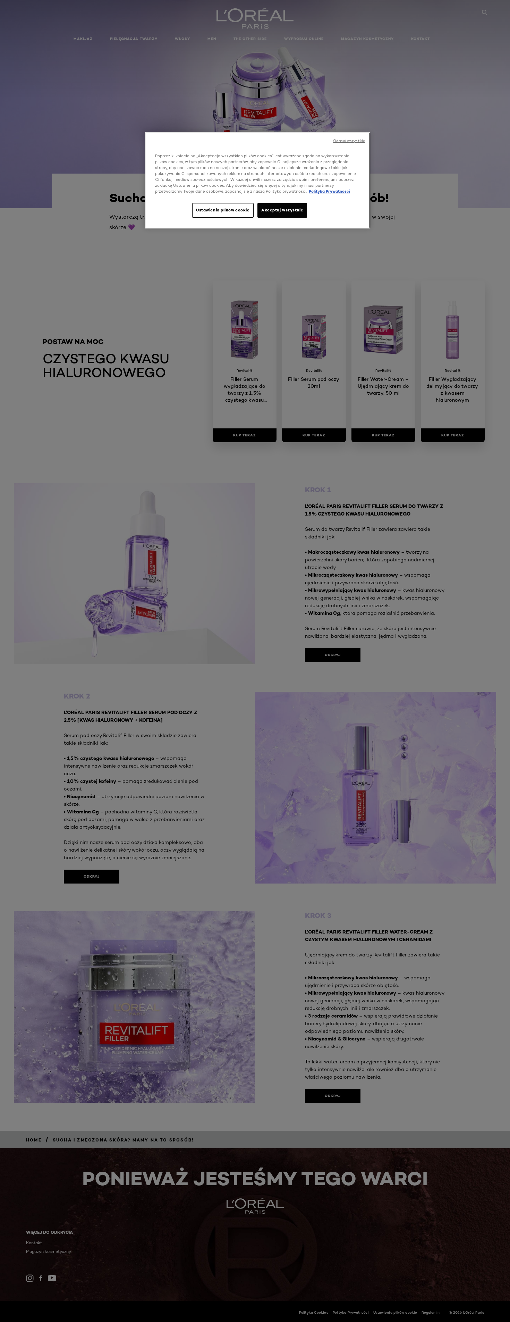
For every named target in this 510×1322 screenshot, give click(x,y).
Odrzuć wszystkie (349, 141)
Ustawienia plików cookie (223, 210)
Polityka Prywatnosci (329, 191)
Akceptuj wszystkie (282, 210)
